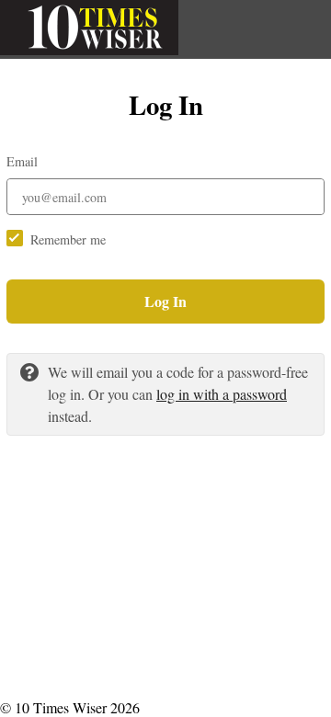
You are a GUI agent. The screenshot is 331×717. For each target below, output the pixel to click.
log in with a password (221, 394)
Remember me (68, 239)
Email (22, 161)
